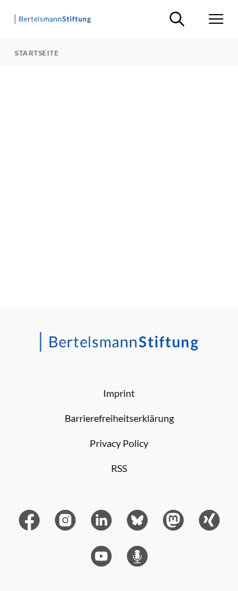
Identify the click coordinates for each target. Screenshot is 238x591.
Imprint (119, 393)
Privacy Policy (119, 443)
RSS (119, 468)
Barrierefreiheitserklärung (119, 418)
